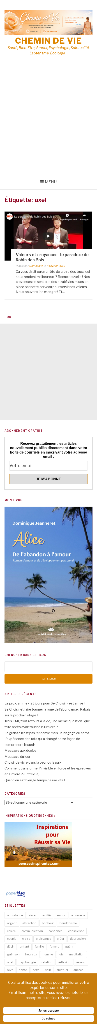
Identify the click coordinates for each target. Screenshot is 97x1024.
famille (39, 946)
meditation (76, 954)
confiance (55, 931)
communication (32, 931)
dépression (78, 938)
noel (10, 962)
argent (12, 923)
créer (60, 938)
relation (47, 962)
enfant (24, 946)
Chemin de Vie (48, 41)
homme (48, 954)
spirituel (62, 970)
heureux (31, 954)
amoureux (78, 915)
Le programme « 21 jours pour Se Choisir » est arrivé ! (45, 703)
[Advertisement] (48, 123)
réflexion (64, 962)
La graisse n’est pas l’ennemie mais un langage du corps (47, 733)
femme (54, 946)
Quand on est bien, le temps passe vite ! (35, 780)
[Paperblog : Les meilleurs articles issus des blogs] (16, 896)
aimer (33, 915)
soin (48, 970)
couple (11, 938)
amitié (46, 915)
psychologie (27, 962)
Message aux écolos (21, 751)
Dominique (36, 266)
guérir (69, 946)
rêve (10, 970)
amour (60, 915)
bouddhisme (68, 923)
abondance (15, 915)
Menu (51, 181)
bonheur (48, 923)
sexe (36, 970)
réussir (81, 962)
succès (78, 970)
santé (23, 970)
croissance (43, 938)
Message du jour (17, 757)
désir (10, 946)
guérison (13, 954)
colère (11, 931)
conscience (76, 931)
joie (61, 954)
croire (26, 938)
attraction (29, 923)
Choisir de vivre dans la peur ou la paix (33, 762)
